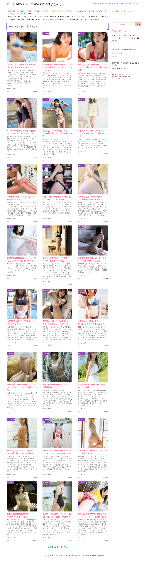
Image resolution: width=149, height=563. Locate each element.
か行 (28, 11)
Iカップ (95, 17)
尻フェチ (85, 19)
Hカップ (85, 17)
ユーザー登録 (127, 4)
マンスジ (114, 41)
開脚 (135, 35)
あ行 (20, 11)
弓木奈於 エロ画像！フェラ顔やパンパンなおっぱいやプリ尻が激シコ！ (92, 133)
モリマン (124, 38)
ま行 (68, 11)
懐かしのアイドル (46, 19)
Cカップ (33, 17)
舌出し (134, 38)
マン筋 (12, 19)
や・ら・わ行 (79, 11)
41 (131, 35)
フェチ (90, 11)
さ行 (36, 11)
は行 (60, 11)
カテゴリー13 (13, 14)
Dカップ (43, 17)
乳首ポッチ (31, 19)
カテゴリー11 (114, 11)
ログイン (137, 4)
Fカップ (64, 17)
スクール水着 (72, 19)
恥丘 (21, 19)
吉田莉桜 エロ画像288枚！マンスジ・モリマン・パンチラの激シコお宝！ (22, 387)
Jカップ (104, 17)
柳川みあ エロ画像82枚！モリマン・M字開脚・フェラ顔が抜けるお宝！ (57, 133)
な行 (52, 11)
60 (120, 38)
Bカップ (22, 17)
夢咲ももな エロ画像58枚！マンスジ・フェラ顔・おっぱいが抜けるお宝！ (93, 67)
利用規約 (101, 556)
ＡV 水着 (124, 35)
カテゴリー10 (101, 11)
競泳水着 (60, 19)
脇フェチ (95, 19)
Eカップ (54, 17)
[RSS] (107, 29)
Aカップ (12, 17)
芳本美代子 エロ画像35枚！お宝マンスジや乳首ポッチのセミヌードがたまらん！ (57, 67)
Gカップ (75, 17)
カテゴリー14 (26, 14)
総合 (11, 11)
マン (116, 38)
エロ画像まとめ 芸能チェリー (121, 76)
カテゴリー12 (126, 11)
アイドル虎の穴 (117, 78)
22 (138, 38)
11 (128, 35)
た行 (44, 11)
